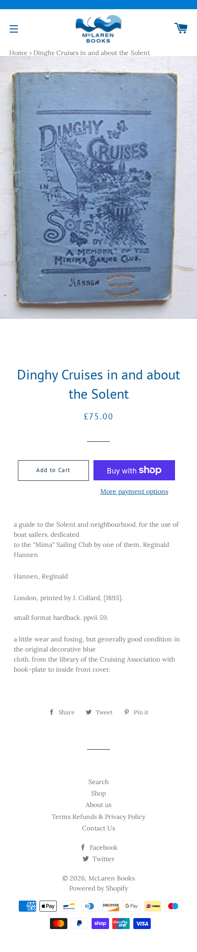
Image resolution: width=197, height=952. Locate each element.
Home (18, 53)
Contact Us (98, 828)
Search (98, 782)
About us (98, 805)
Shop (98, 793)
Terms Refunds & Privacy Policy (98, 817)
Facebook (103, 847)
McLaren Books (111, 878)
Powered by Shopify (98, 888)
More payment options (134, 491)
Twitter (103, 859)
